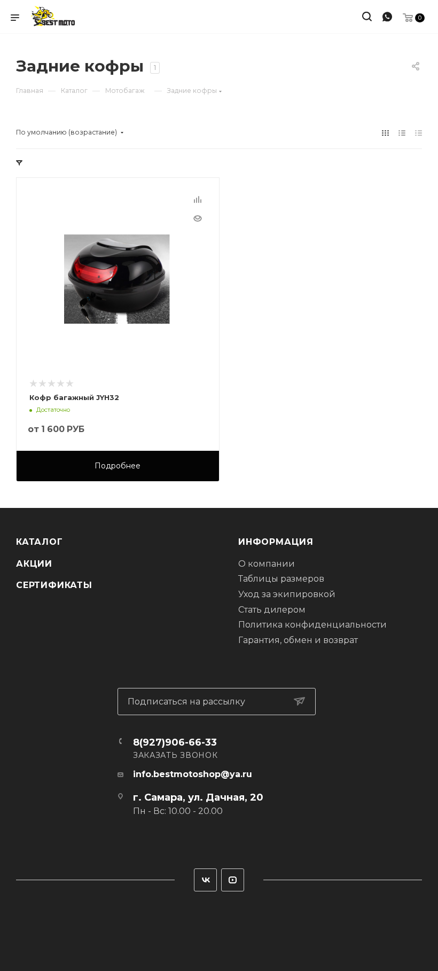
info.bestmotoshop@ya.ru (192, 774)
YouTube (232, 879)
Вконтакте (205, 879)
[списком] (402, 132)
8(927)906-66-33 (175, 742)
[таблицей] (418, 132)
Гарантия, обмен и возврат (298, 640)
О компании (266, 564)
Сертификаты (54, 585)
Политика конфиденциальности (312, 625)
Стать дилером (272, 610)
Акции (34, 564)
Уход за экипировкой (286, 594)
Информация (276, 542)
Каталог (39, 542)
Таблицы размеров (281, 579)
